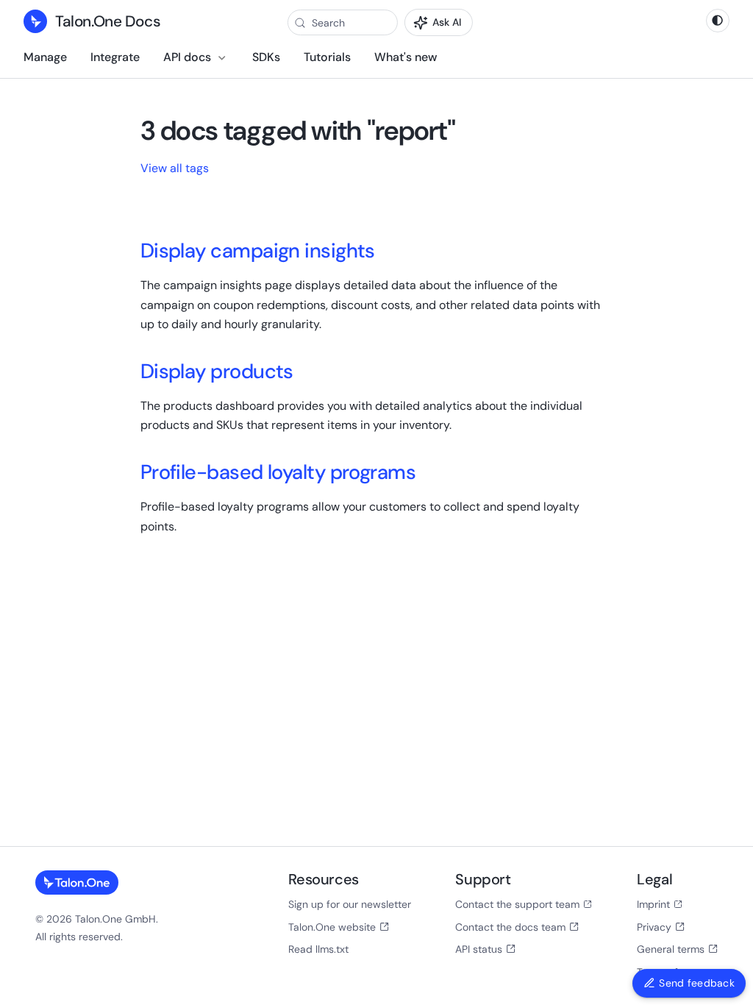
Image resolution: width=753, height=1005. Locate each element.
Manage (45, 57)
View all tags (174, 168)
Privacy (654, 927)
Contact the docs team (510, 927)
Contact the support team (517, 904)
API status (478, 949)
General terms (670, 949)
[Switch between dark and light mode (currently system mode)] (718, 21)
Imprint (653, 904)
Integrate (115, 57)
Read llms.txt (318, 949)
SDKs (266, 57)
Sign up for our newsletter (349, 904)
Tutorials (327, 57)
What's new (405, 57)
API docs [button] (187, 57)
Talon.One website (332, 927)
